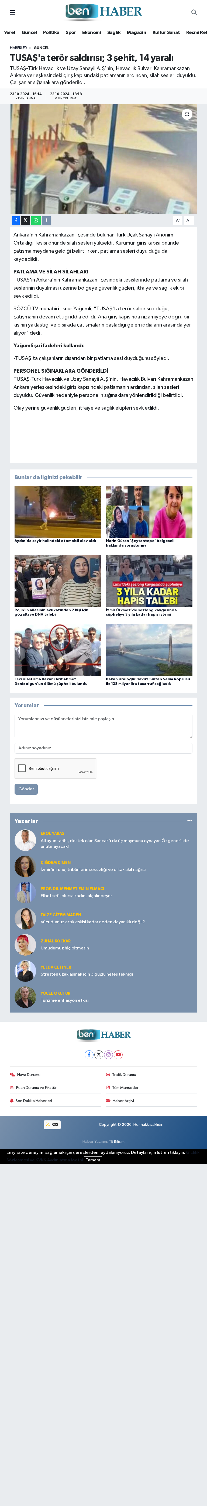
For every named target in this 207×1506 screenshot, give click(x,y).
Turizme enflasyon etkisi (65, 1000)
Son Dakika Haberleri (34, 1101)
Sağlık (113, 32)
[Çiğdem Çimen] (25, 866)
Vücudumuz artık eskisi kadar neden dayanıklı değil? (93, 922)
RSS (54, 1125)
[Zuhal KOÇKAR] (25, 944)
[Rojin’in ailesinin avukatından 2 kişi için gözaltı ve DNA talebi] (58, 580)
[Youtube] (118, 1054)
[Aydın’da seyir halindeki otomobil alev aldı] (58, 511)
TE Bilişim (117, 1142)
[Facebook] (89, 1054)
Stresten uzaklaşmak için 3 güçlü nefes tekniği (87, 974)
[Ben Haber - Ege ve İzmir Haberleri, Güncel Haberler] (103, 12)
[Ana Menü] (12, 13)
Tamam (93, 1160)
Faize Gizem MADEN (61, 915)
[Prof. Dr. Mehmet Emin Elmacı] (25, 892)
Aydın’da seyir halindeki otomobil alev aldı (55, 541)
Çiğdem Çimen (56, 863)
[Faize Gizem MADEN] (25, 918)
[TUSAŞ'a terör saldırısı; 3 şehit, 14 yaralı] (103, 159)
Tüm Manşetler (125, 1088)
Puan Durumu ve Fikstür (36, 1088)
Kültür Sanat (166, 32)
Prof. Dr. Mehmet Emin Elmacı (72, 889)
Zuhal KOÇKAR (56, 941)
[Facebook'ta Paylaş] (16, 220)
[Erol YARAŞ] (25, 840)
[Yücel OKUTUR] (25, 997)
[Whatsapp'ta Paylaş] (36, 220)
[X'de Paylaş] (25, 220)
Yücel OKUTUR (55, 994)
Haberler (18, 48)
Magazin (136, 32)
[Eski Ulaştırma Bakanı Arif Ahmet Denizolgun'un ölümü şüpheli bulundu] (58, 649)
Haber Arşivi (123, 1101)
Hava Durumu (28, 1075)
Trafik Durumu (124, 1075)
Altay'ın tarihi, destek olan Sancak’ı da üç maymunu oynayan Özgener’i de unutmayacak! (115, 844)
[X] (98, 1054)
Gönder (26, 789)
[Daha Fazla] (46, 220)
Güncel (29, 32)
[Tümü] (189, 821)
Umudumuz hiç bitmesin (65, 948)
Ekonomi (91, 32)
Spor (71, 32)
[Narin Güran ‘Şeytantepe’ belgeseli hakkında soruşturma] (149, 511)
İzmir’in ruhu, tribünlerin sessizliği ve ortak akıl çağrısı (93, 869)
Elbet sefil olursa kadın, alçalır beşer (76, 896)
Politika (51, 32)
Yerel (9, 32)
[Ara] (194, 12)
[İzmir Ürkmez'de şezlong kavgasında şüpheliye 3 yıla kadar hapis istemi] (149, 580)
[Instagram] (108, 1054)
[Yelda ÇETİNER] (25, 971)
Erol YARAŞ (52, 834)
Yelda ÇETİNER (56, 967)
